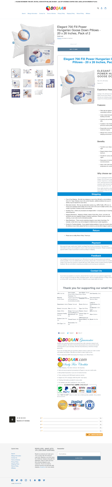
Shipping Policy (15, 464)
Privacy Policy (14, 462)
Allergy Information (16, 456)
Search (13, 453)
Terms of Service (15, 460)
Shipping (59, 38)
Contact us (43, 467)
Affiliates (13, 468)
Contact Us (14, 458)
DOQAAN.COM (18, 483)
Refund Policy (14, 466)
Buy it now (73, 49)
